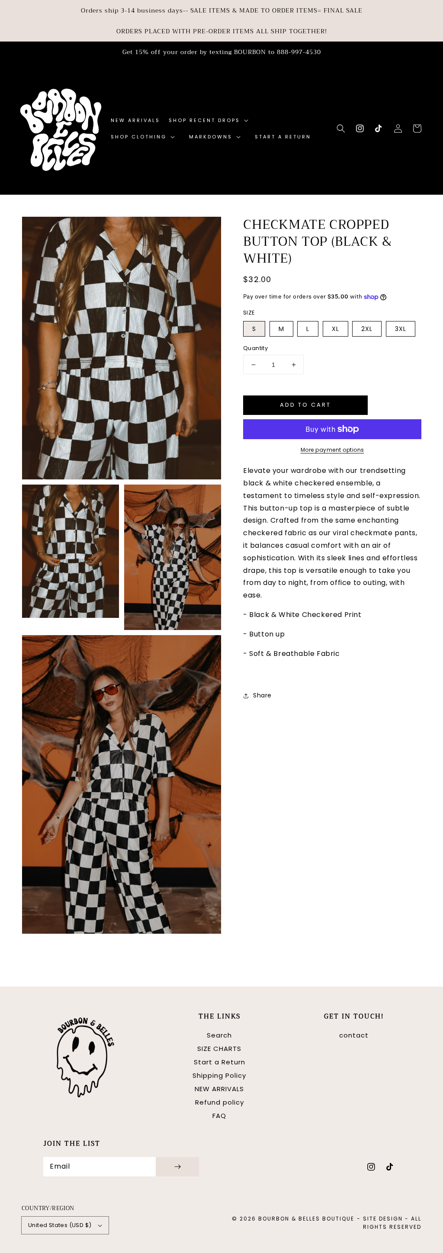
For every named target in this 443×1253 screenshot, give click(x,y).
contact (354, 1035)
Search (219, 1035)
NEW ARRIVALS (219, 1088)
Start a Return (219, 1062)
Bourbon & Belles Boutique (306, 1218)
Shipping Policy (219, 1075)
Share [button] (262, 695)
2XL (366, 328)
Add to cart (305, 405)
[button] (340, 128)
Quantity (255, 348)
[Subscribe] (177, 1166)
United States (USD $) (59, 1225)
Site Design (383, 1218)
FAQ (219, 1115)
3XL (400, 328)
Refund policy (219, 1102)
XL (335, 328)
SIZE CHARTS (219, 1048)
